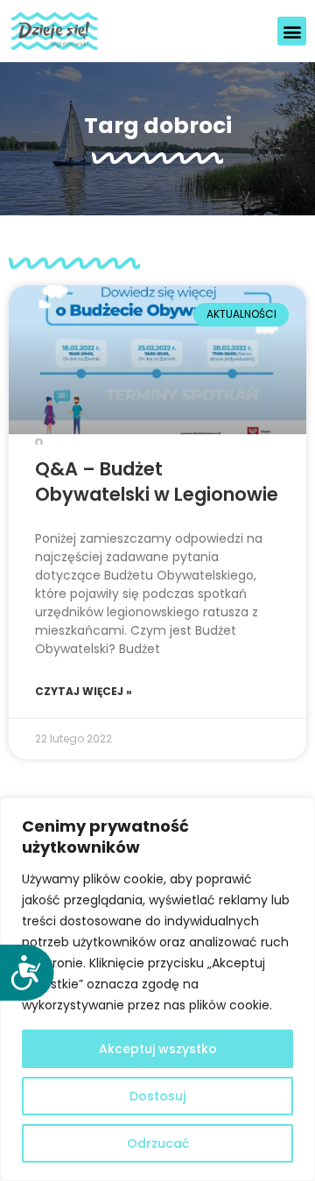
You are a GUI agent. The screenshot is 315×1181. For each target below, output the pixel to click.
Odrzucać (158, 1143)
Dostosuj (158, 1096)
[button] (291, 31)
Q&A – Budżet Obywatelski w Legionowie (156, 481)
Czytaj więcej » (83, 691)
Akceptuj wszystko (158, 1049)
